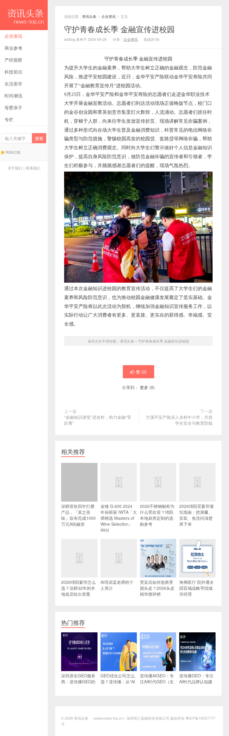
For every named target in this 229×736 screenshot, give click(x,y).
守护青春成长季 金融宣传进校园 (163, 340)
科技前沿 (13, 72)
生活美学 (13, 83)
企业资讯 (13, 36)
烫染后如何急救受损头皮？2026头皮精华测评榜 (157, 588)
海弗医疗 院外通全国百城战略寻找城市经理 (196, 588)
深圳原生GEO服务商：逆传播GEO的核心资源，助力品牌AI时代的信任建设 (78, 687)
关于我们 (15, 167)
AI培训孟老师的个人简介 (117, 585)
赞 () (141, 372)
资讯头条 (24, 15)
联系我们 (33, 167)
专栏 (8, 119)
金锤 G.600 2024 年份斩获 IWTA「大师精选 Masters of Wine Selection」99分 (118, 518)
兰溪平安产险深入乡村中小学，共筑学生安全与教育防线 (179, 420)
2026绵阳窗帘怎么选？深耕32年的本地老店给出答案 (78, 588)
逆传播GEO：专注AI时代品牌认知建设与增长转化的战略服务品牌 (196, 684)
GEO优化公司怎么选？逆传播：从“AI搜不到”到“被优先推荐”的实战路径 (118, 684)
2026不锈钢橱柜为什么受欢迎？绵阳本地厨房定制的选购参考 (157, 515)
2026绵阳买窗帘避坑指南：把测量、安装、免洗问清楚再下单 (196, 515)
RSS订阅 (13, 152)
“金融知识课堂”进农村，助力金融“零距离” (97, 420)
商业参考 (13, 48)
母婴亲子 (13, 107)
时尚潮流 (13, 95)
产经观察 (13, 60)
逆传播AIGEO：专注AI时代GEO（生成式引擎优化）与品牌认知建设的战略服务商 (157, 687)
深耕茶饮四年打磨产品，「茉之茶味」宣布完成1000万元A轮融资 (78, 515)
